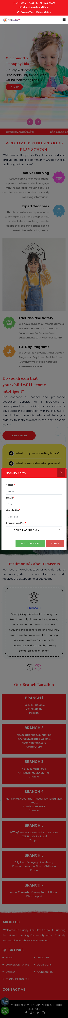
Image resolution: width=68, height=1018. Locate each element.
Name (10, 485)
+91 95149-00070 (47, 3)
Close (55, 543)
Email (10, 498)
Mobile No (13, 510)
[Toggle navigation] (64, 19)
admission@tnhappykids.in (36, 7)
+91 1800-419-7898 (25, 3)
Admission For (16, 523)
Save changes (30, 543)
